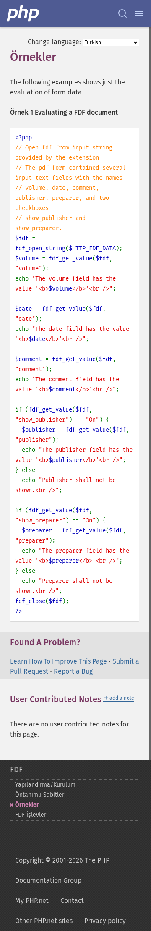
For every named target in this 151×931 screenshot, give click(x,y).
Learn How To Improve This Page (58, 661)
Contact (72, 901)
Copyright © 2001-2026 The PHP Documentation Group (62, 870)
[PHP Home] (23, 13)
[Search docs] (122, 13)
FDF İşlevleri (31, 814)
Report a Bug (73, 671)
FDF (16, 769)
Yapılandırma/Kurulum (45, 784)
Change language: (54, 42)
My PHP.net (32, 901)
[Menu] (139, 13)
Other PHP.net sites (44, 921)
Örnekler (27, 804)
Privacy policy (105, 921)
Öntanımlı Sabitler (39, 794)
